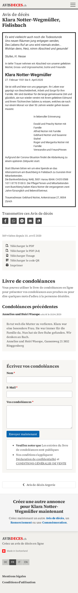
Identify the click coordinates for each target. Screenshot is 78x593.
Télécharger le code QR (24, 260)
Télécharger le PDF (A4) (24, 251)
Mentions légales (14, 576)
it (19, 562)
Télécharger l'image (22, 256)
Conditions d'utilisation (19, 582)
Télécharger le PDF (21, 246)
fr (12, 562)
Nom (11, 373)
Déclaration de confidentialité (36, 459)
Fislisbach (14, 25)
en (26, 562)
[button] (72, 5)
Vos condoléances (20, 402)
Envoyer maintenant (23, 434)
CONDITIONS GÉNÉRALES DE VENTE (41, 463)
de (5, 562)
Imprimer (16, 265)
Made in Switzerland (17, 551)
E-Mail (12, 387)
